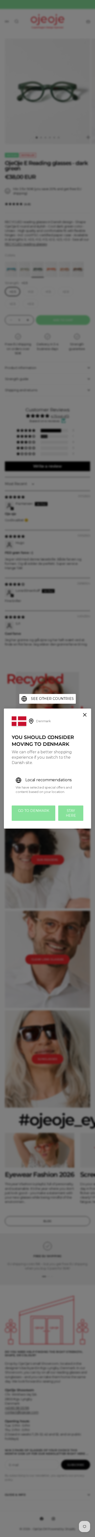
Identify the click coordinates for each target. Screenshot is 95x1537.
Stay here (71, 813)
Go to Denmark (33, 810)
